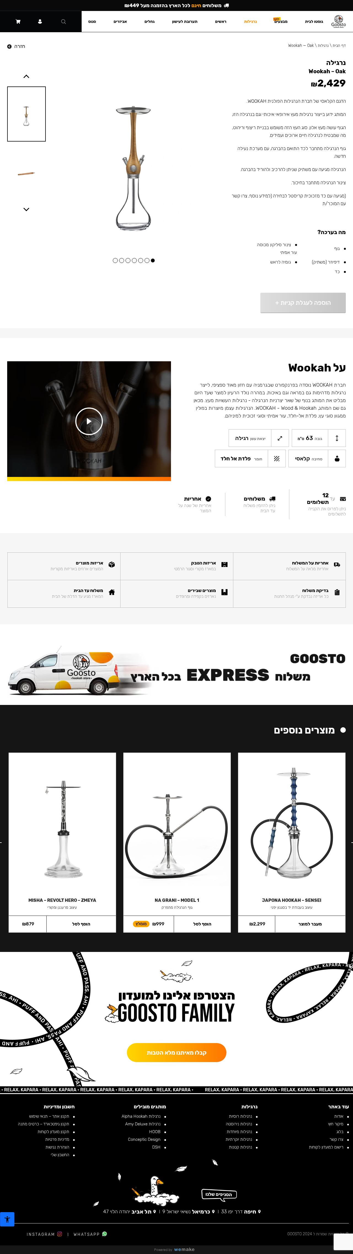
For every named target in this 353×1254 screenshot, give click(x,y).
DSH (157, 1147)
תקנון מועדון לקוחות (54, 1131)
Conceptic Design (145, 1139)
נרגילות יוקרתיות (239, 1139)
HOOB (155, 1131)
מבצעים (281, 21)
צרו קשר (337, 1139)
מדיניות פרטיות (57, 1139)
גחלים (150, 21)
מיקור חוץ (336, 1124)
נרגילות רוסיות (241, 1116)
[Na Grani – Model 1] (177, 822)
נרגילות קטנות (241, 1147)
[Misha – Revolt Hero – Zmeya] (62, 822)
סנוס (92, 21)
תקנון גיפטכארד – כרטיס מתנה (44, 1124)
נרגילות (323, 45)
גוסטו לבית (314, 21)
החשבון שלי (60, 1154)
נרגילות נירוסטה (239, 1124)
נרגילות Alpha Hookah (142, 1116)
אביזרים (120, 21)
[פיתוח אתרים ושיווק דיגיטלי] (186, 1250)
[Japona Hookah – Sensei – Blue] (291, 822)
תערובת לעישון (184, 21)
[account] (40, 21)
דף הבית (339, 45)
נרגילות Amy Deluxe (143, 1124)
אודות (339, 1116)
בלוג (340, 1131)
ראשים (220, 21)
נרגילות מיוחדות (240, 1131)
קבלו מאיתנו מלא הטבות (177, 1052)
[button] (153, 260)
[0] (17, 21)
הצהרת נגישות (58, 1147)
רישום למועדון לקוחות (326, 1147)
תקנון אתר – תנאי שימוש (49, 1116)
